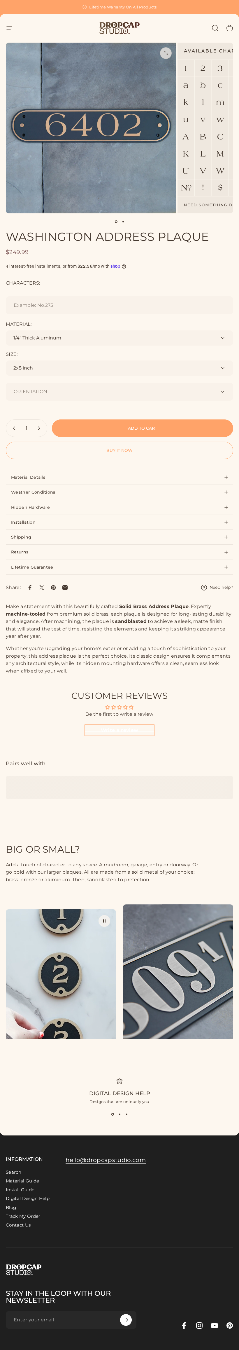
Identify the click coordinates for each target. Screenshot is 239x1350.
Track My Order (23, 1216)
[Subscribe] (126, 1320)
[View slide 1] (112, 1114)
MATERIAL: (18, 324)
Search (13, 1172)
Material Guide (22, 1181)
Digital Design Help (119, 1093)
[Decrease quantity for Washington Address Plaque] (13, 428)
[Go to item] (116, 221)
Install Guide (20, 1189)
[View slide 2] (119, 1114)
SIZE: (12, 354)
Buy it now (119, 450)
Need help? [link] (221, 587)
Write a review (119, 730)
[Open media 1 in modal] (166, 53)
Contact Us (18, 1225)
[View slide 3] (126, 1114)
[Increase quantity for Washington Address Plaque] (40, 428)
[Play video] (61, 978)
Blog (11, 1207)
